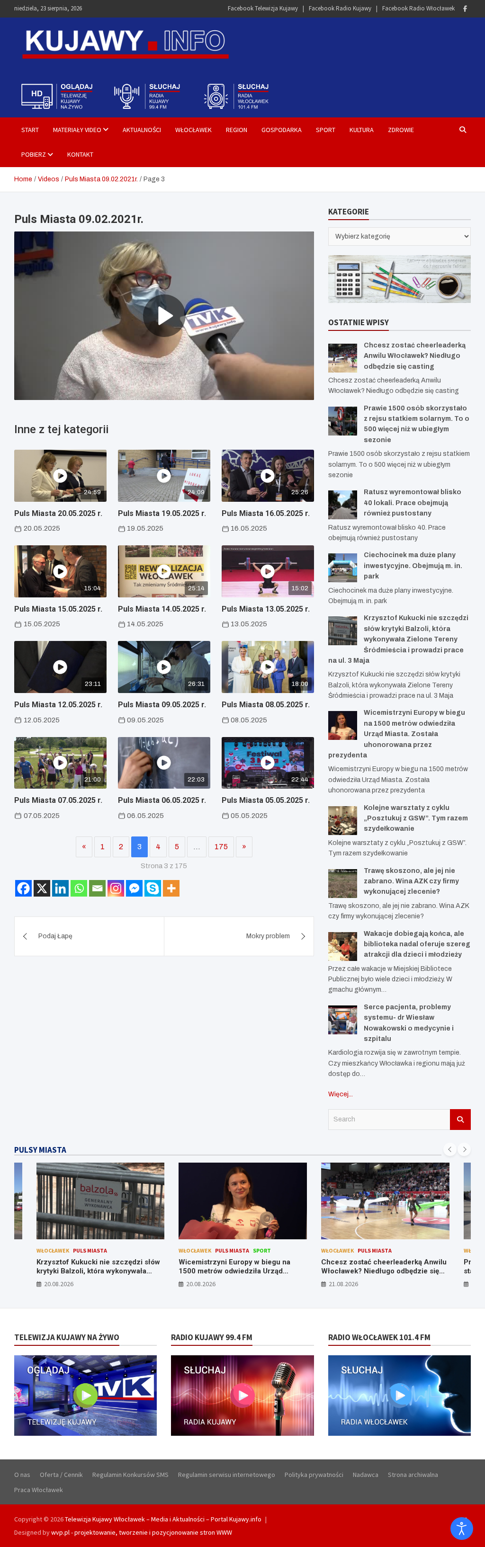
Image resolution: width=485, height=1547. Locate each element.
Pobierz (33, 154)
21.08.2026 (201, 1284)
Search (460, 1119)
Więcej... (340, 1094)
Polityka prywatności (314, 1474)
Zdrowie (401, 129)
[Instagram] (116, 888)
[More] (171, 888)
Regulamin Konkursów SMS (130, 1474)
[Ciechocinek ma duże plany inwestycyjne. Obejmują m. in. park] (342, 567)
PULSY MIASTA (40, 1150)
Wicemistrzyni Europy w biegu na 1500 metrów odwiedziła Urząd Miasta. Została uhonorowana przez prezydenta (396, 734)
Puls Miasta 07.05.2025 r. (58, 800)
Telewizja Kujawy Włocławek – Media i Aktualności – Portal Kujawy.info (163, 1519)
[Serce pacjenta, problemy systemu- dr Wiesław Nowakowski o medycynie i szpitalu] (342, 1019)
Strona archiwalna (413, 1474)
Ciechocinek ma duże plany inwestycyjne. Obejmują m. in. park (413, 565)
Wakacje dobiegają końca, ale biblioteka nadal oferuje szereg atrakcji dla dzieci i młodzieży (417, 944)
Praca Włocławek (38, 1489)
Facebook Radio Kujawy (340, 8)
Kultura (362, 129)
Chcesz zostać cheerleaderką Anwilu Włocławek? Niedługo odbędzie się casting (415, 356)
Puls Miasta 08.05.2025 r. (266, 704)
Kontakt (80, 154)
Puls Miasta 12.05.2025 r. (58, 704)
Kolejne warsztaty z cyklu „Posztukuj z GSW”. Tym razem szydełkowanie (416, 818)
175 (221, 847)
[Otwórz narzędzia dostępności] (461, 1528)
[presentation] (450, 1149)
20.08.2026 (58, 1284)
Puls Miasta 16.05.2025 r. (266, 513)
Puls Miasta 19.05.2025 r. (162, 513)
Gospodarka (281, 129)
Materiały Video (77, 129)
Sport (325, 129)
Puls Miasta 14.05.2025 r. (162, 609)
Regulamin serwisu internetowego (226, 1474)
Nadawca (365, 1474)
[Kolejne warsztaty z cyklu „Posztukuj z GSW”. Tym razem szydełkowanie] (342, 820)
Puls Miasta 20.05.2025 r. (58, 513)
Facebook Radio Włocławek (418, 8)
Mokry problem (268, 936)
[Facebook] (465, 8)
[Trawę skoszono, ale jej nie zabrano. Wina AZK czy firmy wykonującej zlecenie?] (342, 883)
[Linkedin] (60, 888)
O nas (22, 1474)
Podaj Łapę (55, 936)
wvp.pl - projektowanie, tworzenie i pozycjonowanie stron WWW (141, 1532)
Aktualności (142, 129)
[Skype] (152, 888)
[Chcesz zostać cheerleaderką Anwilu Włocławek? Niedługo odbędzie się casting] (342, 358)
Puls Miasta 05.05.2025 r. (266, 800)
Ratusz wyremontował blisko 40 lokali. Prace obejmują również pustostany (412, 503)
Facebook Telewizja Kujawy (263, 8)
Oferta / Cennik (61, 1474)
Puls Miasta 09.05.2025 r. (162, 704)
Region (236, 129)
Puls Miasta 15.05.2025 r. (58, 609)
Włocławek (193, 129)
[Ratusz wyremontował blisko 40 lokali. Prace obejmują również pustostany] (342, 504)
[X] (42, 888)
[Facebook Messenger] (134, 888)
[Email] (97, 888)
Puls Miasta (89, 1250)
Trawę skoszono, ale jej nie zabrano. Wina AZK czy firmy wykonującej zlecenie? (411, 881)
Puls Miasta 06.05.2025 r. (162, 800)
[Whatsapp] (79, 888)
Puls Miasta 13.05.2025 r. (266, 609)
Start (30, 129)
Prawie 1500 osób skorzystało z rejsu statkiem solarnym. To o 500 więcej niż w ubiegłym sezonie (384, 1271)
